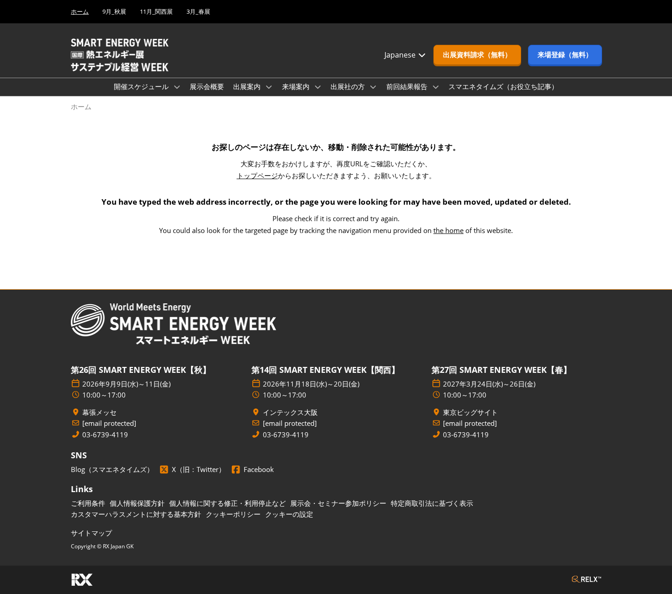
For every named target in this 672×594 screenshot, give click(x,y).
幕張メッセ (99, 412)
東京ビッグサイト (470, 412)
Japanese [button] (400, 55)
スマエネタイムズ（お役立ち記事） (503, 86)
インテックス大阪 (290, 412)
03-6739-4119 (105, 434)
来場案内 (296, 86)
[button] (477, 55)
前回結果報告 (407, 86)
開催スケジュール (142, 86)
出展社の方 (349, 86)
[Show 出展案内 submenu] (269, 87)
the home (448, 230)
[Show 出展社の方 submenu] (373, 87)
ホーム (80, 11)
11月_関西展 (156, 11)
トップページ (257, 175)
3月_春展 (198, 11)
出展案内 (247, 86)
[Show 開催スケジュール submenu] (177, 87)
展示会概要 (207, 86)
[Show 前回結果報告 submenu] (436, 87)
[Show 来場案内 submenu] (318, 87)
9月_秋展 (114, 11)
